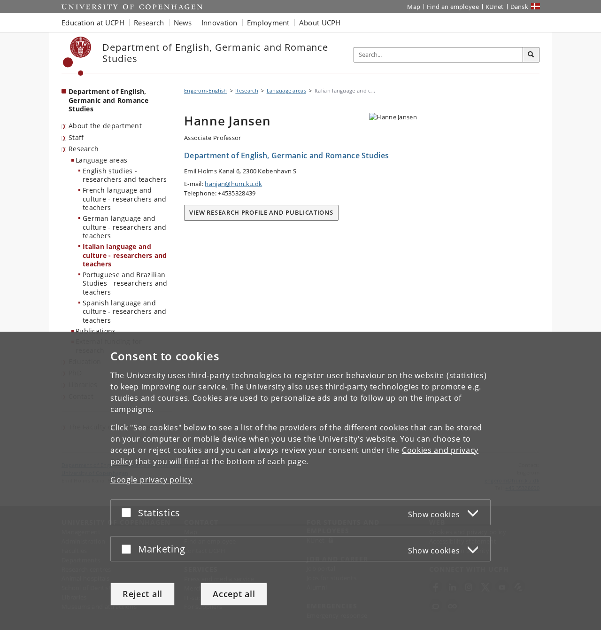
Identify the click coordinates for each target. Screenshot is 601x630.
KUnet (494, 6)
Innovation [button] (219, 22)
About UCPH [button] (320, 22)
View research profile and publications (261, 212)
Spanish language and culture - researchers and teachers (125, 311)
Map (413, 6)
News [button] (183, 22)
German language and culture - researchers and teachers (125, 227)
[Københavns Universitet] (77, 56)
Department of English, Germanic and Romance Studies (108, 100)
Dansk (519, 6)
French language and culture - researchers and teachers (125, 199)
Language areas (101, 160)
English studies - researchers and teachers (125, 175)
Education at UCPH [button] (93, 22)
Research (84, 148)
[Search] (531, 55)
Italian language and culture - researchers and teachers (125, 255)
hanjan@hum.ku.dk (233, 183)
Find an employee (453, 6)
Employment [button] (268, 22)
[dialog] (300, 481)
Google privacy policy (151, 479)
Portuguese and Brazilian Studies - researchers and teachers (125, 283)
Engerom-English (205, 90)
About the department (105, 125)
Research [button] (149, 22)
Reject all (142, 593)
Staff (76, 137)
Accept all (234, 593)
